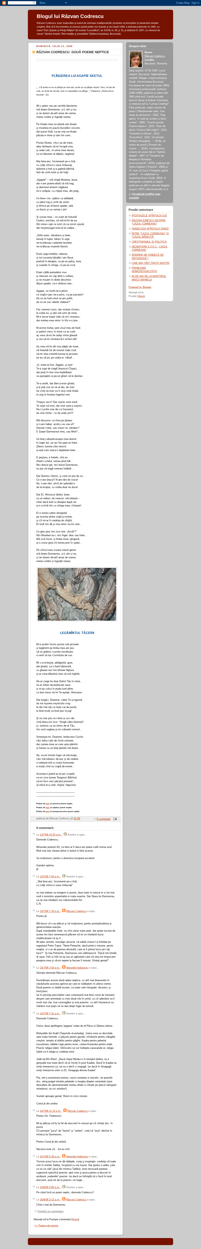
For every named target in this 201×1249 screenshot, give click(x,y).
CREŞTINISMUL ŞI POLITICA (149, 241)
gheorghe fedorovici (77, 967)
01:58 (77, 818)
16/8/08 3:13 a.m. (50, 1199)
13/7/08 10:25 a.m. (51, 834)
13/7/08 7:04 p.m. (50, 876)
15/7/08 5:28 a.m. (50, 1156)
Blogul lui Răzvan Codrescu (70, 16)
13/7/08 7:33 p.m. (50, 911)
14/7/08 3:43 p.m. (50, 967)
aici (47, 803)
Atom (75, 1219)
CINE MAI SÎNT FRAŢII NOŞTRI (150, 263)
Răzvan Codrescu (76, 911)
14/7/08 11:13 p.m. (51, 1111)
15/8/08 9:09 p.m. (50, 1187)
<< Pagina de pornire (46, 1225)
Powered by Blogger (140, 287)
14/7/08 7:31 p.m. (50, 1013)
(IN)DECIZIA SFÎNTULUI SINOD (150, 228)
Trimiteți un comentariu (50, 1211)
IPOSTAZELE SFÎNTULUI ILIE (149, 215)
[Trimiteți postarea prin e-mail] (114, 819)
